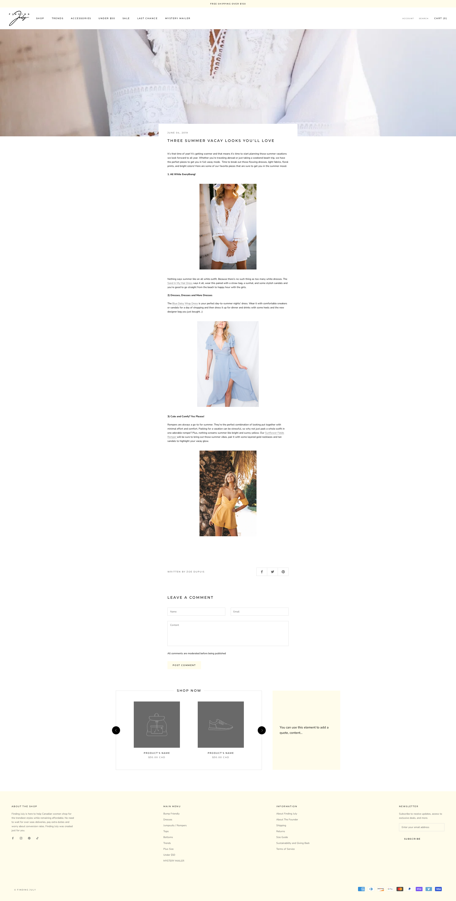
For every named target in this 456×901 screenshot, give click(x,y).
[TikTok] (37, 838)
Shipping (281, 825)
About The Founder (287, 819)
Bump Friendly (171, 813)
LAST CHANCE (147, 18)
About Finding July (286, 813)
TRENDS (57, 18)
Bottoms (168, 837)
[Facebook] (13, 838)
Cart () (440, 18)
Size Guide (282, 837)
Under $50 (169, 855)
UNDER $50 (107, 18)
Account (408, 18)
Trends (167, 843)
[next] (262, 730)
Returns (280, 831)
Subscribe (412, 838)
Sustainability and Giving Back (293, 843)
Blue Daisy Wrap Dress (185, 303)
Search (424, 18)
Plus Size (168, 849)
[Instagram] (21, 838)
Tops (166, 831)
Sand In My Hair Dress (180, 283)
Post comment (184, 665)
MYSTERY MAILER (178, 18)
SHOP (40, 18)
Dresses (167, 819)
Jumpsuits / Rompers (175, 825)
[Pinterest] (29, 838)
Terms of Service (285, 849)
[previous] (116, 730)
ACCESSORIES (81, 18)
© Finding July (25, 890)
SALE (126, 18)
